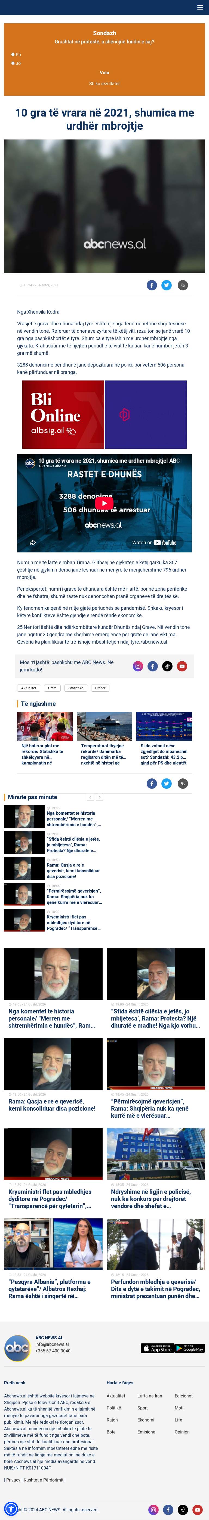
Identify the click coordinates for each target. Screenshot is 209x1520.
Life (178, 1420)
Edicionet (184, 1396)
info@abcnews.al (52, 1344)
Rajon (112, 1420)
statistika (76, 688)
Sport (142, 1408)
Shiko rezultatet (104, 84)
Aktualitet (28, 688)
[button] (11, 1509)
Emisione (146, 1432)
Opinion (182, 1432)
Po (18, 55)
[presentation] (91, 798)
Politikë (114, 1408)
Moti (179, 1408)
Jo (18, 63)
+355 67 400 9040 (52, 1351)
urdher (100, 688)
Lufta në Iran (149, 1396)
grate (52, 688)
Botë (111, 1432)
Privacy (13, 1480)
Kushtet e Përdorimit (43, 1480)
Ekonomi (145, 1420)
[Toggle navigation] (200, 7)
